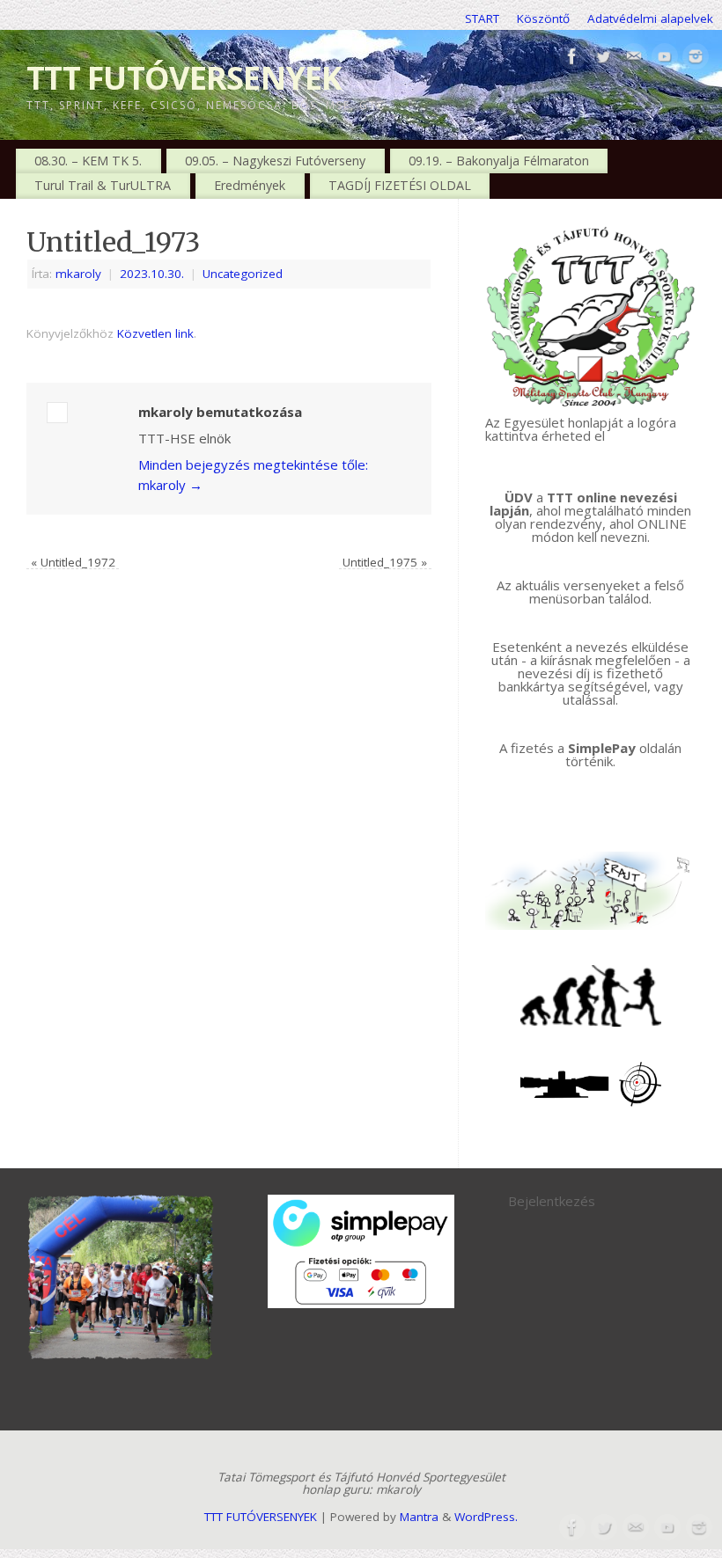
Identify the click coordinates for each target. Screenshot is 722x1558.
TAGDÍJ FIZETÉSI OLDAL (399, 185)
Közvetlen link (155, 333)
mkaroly (78, 274)
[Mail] (634, 57)
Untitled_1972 (73, 562)
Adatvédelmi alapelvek (650, 18)
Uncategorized (243, 274)
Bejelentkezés (551, 1201)
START (482, 18)
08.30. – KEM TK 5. (88, 160)
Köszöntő (543, 18)
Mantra (419, 1517)
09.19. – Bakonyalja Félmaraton (499, 160)
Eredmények (249, 185)
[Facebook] (572, 57)
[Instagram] (695, 57)
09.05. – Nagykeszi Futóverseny (275, 160)
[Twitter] (603, 57)
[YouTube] (665, 57)
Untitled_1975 (385, 562)
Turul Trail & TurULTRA (102, 185)
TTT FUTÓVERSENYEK (184, 77)
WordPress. (486, 1517)
